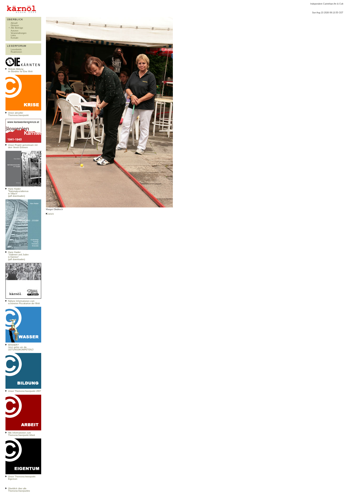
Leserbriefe (16, 49)
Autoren (14, 31)
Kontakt (14, 38)
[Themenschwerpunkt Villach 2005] (23, 473)
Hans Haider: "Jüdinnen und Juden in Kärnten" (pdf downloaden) (18, 256)
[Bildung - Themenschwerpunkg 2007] (23, 388)
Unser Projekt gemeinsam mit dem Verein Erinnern (23, 146)
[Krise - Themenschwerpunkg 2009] (23, 110)
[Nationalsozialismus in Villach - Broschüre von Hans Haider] (23, 186)
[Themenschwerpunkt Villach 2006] (23, 429)
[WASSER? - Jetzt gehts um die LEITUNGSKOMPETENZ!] (23, 342)
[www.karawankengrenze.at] (23, 142)
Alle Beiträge (17, 28)
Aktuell (14, 23)
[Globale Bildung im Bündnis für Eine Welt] (23, 66)
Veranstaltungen (18, 33)
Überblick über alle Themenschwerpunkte (19, 489)
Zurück (50, 214)
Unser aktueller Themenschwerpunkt (18, 114)
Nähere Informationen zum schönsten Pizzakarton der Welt (24, 302)
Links (13, 35)
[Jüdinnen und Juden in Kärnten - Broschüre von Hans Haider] (23, 249)
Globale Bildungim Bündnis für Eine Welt (20, 70)
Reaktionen (16, 52)
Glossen (15, 25)
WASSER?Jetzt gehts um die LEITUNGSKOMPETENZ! (21, 347)
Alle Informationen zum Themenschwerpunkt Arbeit (21, 434)
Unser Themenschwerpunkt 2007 (24, 391)
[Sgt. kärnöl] (23, 298)
